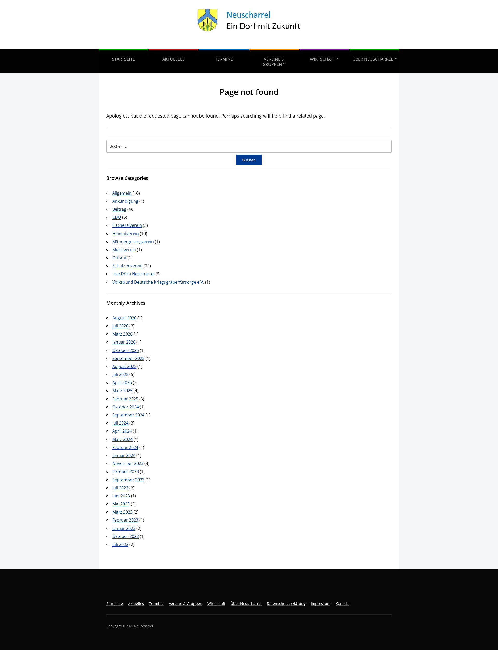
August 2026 (124, 318)
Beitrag (119, 209)
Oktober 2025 (125, 350)
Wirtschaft (322, 59)
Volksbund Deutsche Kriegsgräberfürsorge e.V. (158, 282)
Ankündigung (125, 201)
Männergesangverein (133, 241)
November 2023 (127, 463)
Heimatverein (125, 233)
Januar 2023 (123, 528)
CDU (116, 217)
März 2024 (122, 439)
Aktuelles (173, 59)
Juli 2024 (120, 423)
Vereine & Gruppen (273, 61)
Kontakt (342, 603)
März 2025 (122, 390)
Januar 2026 (123, 342)
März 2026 (122, 334)
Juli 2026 (120, 326)
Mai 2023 (121, 504)
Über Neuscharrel (372, 59)
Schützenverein (127, 266)
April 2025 (122, 382)
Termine (224, 59)
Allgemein (122, 193)
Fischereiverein (127, 225)
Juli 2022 (120, 544)
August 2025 (124, 366)
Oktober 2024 (125, 407)
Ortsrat (119, 258)
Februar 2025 (125, 399)
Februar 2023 (125, 520)
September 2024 (128, 415)
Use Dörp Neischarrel (133, 274)
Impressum (320, 603)
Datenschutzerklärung (286, 603)
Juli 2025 (120, 374)
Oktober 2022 (125, 536)
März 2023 (122, 512)
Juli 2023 (120, 488)
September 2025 (128, 358)
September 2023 (128, 480)
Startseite (123, 59)
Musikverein (124, 249)
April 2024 (122, 431)
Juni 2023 (121, 496)
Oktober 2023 (125, 471)
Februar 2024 (125, 447)
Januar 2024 (123, 455)
